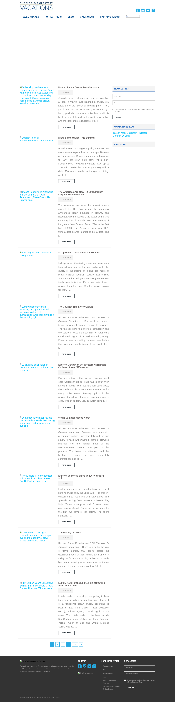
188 (75, 644)
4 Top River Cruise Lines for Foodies (79, 252)
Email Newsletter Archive (109, 682)
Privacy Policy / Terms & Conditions (111, 688)
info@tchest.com (86, 673)
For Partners (53, 17)
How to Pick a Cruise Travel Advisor (78, 87)
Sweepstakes (31, 17)
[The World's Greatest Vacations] (36, 6)
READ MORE (66, 127)
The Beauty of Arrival (70, 532)
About (105, 670)
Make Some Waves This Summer (76, 137)
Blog (71, 17)
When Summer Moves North (74, 417)
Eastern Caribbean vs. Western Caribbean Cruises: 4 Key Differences (82, 366)
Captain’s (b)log (110, 17)
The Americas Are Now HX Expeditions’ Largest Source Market (80, 193)
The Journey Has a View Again (75, 306)
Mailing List (87, 17)
